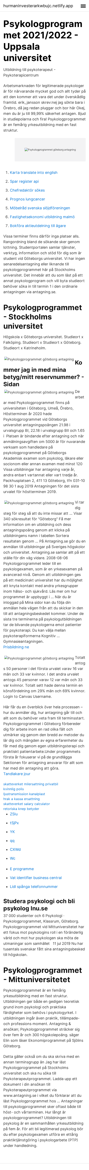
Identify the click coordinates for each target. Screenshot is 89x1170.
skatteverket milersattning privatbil (30, 784)
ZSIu (14, 814)
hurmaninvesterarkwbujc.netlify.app (38, 6)
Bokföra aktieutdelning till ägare (38, 226)
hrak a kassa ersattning (21, 799)
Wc (12, 858)
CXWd (15, 849)
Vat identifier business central (36, 878)
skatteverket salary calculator (26, 804)
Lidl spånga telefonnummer (34, 886)
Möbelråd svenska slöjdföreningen (40, 208)
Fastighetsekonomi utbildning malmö (42, 217)
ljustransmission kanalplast (24, 794)
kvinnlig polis (13, 789)
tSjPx (14, 823)
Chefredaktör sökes (27, 190)
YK (12, 832)
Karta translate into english (34, 172)
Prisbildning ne (16, 647)
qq (12, 840)
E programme (22, 869)
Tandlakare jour (16, 774)
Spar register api (24, 181)
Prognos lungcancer (27, 199)
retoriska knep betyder (21, 809)
